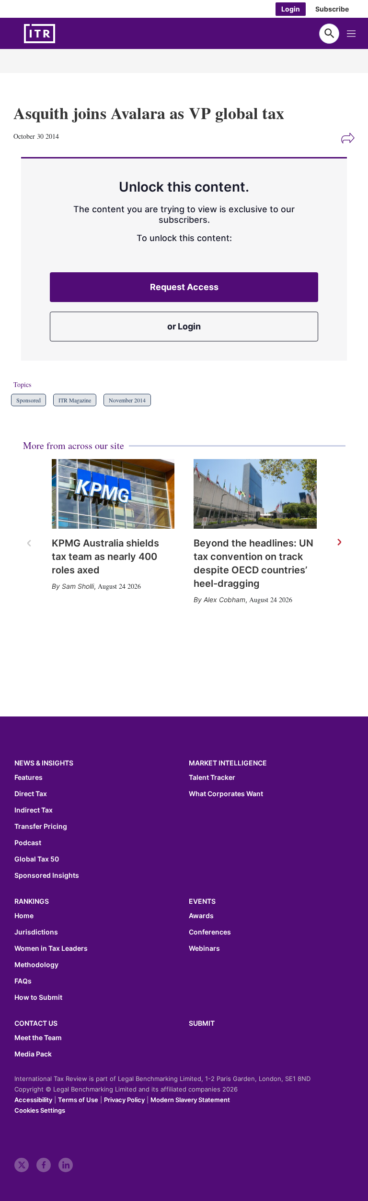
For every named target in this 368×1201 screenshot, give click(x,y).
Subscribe (332, 9)
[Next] (338, 542)
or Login (184, 326)
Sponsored (28, 400)
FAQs (23, 981)
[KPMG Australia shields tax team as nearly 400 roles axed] (113, 493)
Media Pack (33, 1054)
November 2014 (127, 400)
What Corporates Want (226, 793)
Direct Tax (30, 793)
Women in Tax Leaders (51, 948)
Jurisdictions (36, 932)
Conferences (210, 932)
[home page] (62, 33)
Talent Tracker (212, 777)
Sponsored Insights (46, 875)
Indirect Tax (33, 810)
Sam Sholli (78, 586)
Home (24, 915)
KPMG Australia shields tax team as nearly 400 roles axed (105, 556)
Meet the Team (38, 1037)
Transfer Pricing (40, 826)
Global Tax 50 (36, 859)
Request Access (184, 287)
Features (28, 777)
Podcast (27, 842)
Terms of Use (78, 1100)
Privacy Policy (124, 1100)
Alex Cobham (224, 599)
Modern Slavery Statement (190, 1100)
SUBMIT (202, 1023)
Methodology (36, 964)
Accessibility (33, 1100)
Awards (201, 915)
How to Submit (38, 997)
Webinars (204, 948)
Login (290, 9)
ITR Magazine (74, 400)
